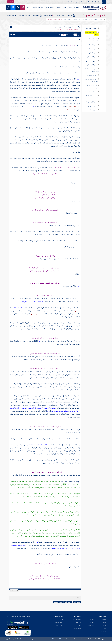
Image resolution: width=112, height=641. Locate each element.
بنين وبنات (28, 7)
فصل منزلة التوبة (67, 20)
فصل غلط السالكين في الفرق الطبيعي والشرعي (92, 80)
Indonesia (69, 2)
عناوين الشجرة (58, 602)
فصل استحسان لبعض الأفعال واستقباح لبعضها (92, 70)
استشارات (103, 631)
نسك (80, 625)
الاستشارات (52, 7)
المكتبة (40, 7)
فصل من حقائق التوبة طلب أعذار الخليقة (92, 39)
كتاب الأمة (58, 15)
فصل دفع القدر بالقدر (92, 45)
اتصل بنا (12, 616)
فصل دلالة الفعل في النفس (91, 75)
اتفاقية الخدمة (18, 616)
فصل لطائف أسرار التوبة (92, 57)
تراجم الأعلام (10, 15)
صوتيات (104, 622)
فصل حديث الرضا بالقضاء (91, 106)
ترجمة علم (68, 602)
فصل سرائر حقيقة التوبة (92, 49)
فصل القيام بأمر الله (93, 92)
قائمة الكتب (35, 15)
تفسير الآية (77, 602)
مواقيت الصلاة (59, 622)
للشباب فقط (77, 628)
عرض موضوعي (23, 15)
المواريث (35, 7)
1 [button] (76, 34)
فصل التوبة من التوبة (93, 53)
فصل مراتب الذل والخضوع (91, 61)
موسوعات (70, 7)
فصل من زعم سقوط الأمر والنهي (92, 86)
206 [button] (64, 35)
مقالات (64, 7)
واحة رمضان (78, 622)
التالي (12, 591)
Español (97, 2)
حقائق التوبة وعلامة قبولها (91, 28)
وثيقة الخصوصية (26, 616)
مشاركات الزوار (59, 625)
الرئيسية (76, 7)
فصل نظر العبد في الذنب (92, 65)
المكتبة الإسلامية (93, 15)
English (77, 2)
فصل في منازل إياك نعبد (76, 20)
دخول (10, 1)
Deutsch (90, 2)
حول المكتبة (47, 15)
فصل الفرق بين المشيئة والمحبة (91, 102)
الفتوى (58, 7)
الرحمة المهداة (77, 619)
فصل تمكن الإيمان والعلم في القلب (92, 97)
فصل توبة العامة (93, 110)
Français (83, 2)
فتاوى (104, 628)
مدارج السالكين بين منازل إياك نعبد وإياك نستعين (90, 20)
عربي (103, 2)
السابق (16, 591)
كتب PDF (69, 15)
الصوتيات (46, 7)
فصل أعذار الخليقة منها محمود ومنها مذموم (92, 33)
